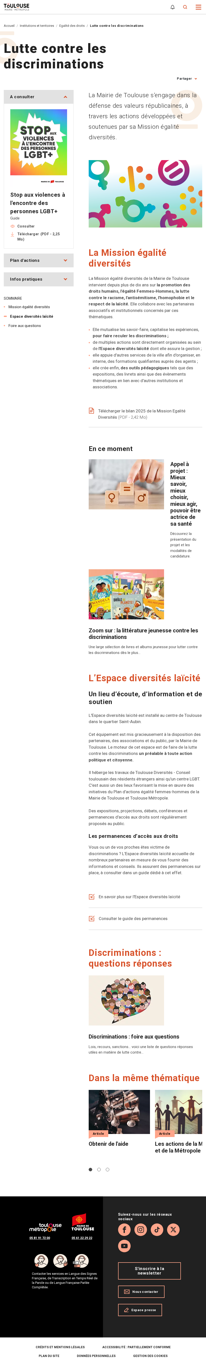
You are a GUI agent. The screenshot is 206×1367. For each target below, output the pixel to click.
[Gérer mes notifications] (172, 7)
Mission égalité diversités (29, 307)
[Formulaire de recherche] (185, 7)
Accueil (9, 26)
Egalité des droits (72, 26)
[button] (198, 7)
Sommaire (13, 298)
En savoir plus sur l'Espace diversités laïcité (139, 896)
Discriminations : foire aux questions (134, 1037)
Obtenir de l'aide (108, 1144)
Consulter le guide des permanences (133, 918)
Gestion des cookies (150, 1356)
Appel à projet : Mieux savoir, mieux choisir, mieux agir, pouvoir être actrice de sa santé (185, 494)
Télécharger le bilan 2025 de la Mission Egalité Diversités (141, 414)
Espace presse (143, 1310)
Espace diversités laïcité (31, 316)
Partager (184, 78)
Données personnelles (96, 1356)
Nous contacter (145, 1292)
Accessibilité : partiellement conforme (136, 1347)
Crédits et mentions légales (60, 1347)
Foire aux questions (25, 325)
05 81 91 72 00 (39, 1238)
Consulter (26, 226)
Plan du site (49, 1356)
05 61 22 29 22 (82, 1238)
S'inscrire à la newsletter (149, 1270)
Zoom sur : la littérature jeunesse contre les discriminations (143, 633)
